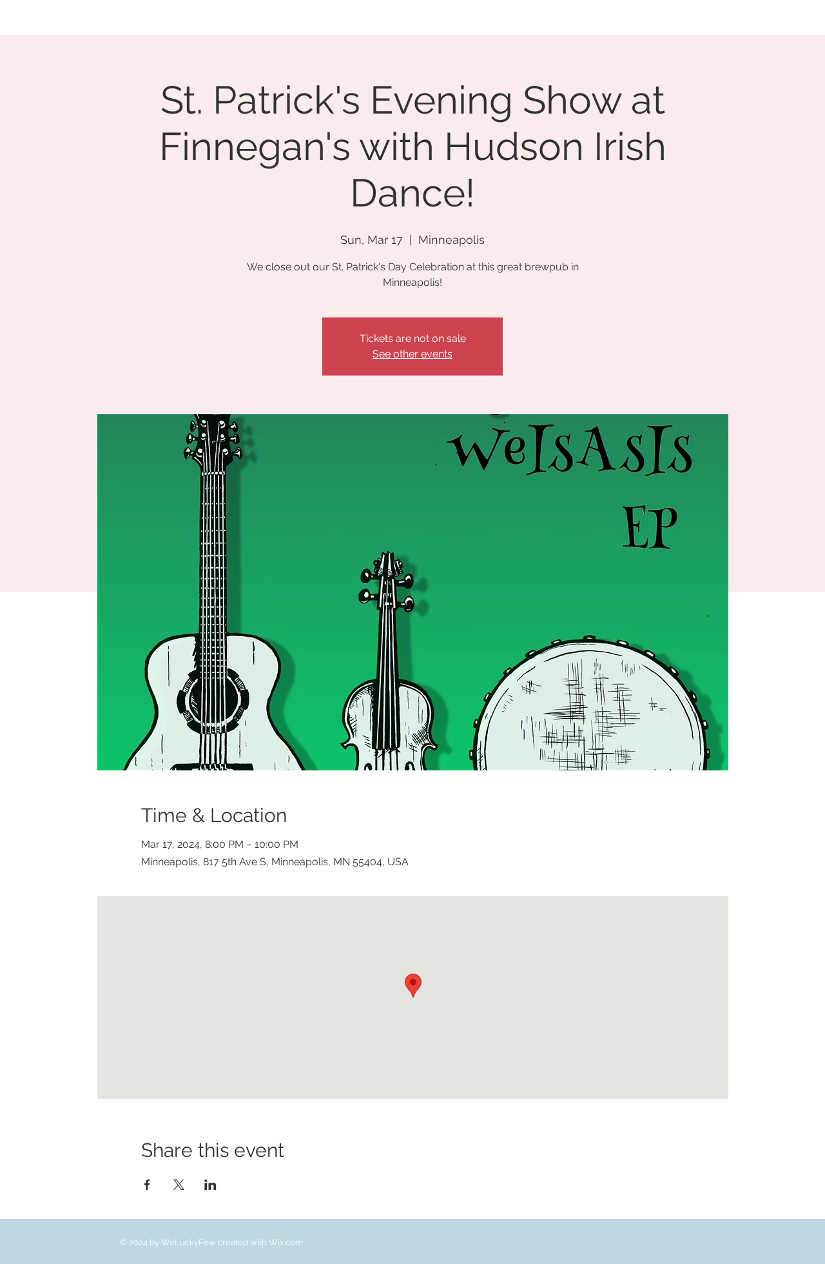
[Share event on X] (179, 1184)
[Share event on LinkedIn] (210, 1184)
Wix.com (286, 1242)
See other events (412, 354)
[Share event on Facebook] (147, 1184)
